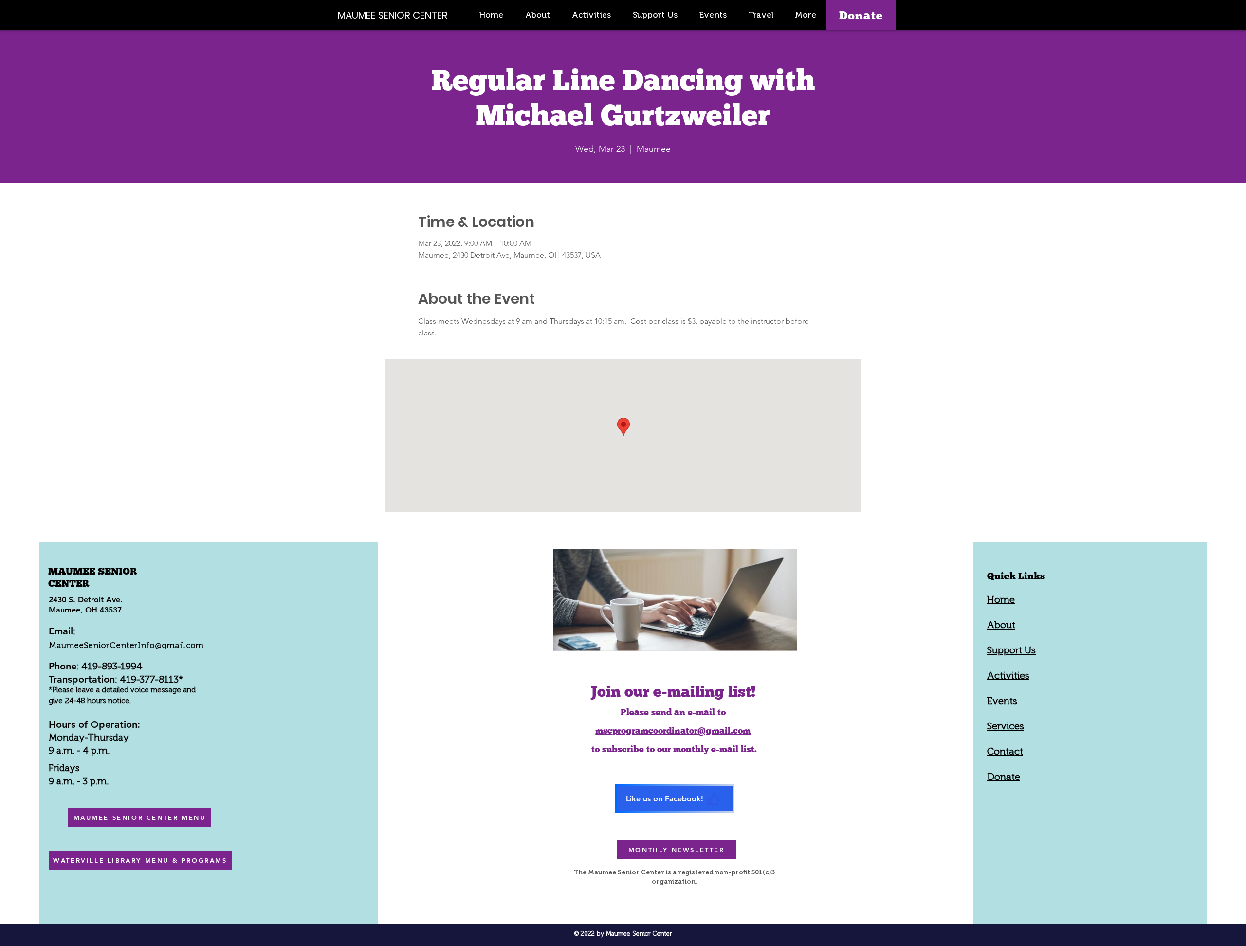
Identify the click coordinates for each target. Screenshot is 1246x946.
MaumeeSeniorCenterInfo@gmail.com (126, 645)
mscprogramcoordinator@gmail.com (673, 730)
